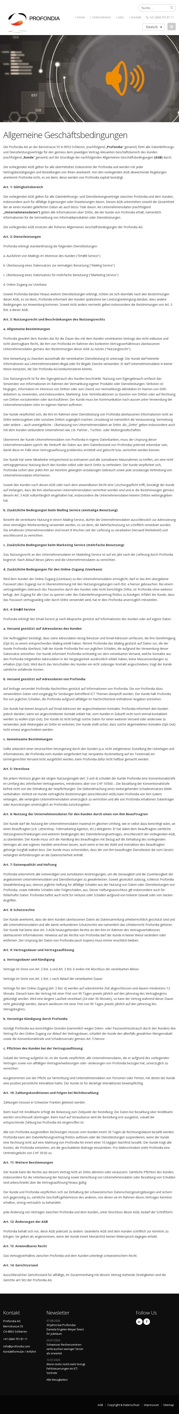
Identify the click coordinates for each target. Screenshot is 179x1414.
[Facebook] (146, 1321)
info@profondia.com (16, 1346)
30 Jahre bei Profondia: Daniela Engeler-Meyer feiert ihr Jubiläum (65, 1329)
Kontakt (136, 17)
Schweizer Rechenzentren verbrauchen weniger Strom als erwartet (64, 1349)
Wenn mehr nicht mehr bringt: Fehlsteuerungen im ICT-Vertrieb (66, 1368)
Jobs (121, 17)
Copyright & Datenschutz (123, 1405)
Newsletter (58, 1312)
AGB (100, 1405)
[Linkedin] (139, 1321)
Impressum (151, 1405)
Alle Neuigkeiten (57, 1380)
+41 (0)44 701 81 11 (162, 17)
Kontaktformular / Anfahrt (19, 1351)
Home (81, 17)
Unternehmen (101, 17)
